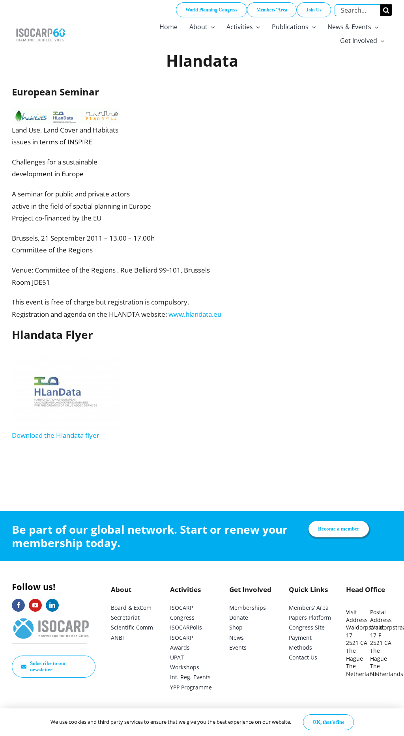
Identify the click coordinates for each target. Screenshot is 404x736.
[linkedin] (52, 605)
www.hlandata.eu (194, 314)
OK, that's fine (328, 722)
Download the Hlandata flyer (55, 435)
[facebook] (18, 605)
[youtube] (35, 605)
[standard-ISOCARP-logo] (51, 618)
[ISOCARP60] (40, 27)
